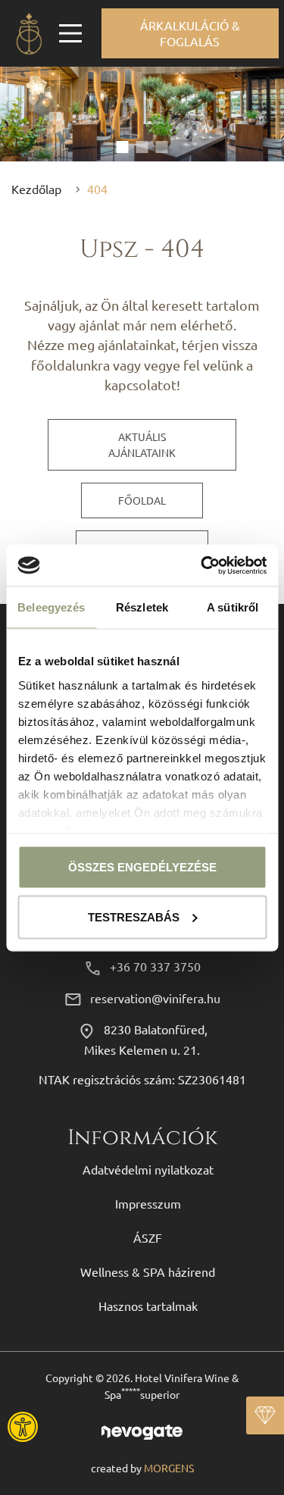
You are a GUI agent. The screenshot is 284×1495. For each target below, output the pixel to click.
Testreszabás (133, 916)
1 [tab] (123, 147)
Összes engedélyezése (142, 867)
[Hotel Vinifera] (29, 34)
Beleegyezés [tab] (51, 607)
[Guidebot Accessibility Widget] (64, 1427)
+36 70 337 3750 (155, 966)
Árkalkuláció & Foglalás (190, 32)
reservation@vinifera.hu (155, 998)
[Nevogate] (142, 1430)
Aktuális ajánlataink (142, 444)
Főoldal (142, 500)
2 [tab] (142, 147)
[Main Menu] (70, 33)
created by (142, 1468)
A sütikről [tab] (232, 607)
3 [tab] (162, 147)
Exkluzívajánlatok (265, 1415)
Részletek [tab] (142, 607)
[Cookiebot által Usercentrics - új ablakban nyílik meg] (202, 565)
